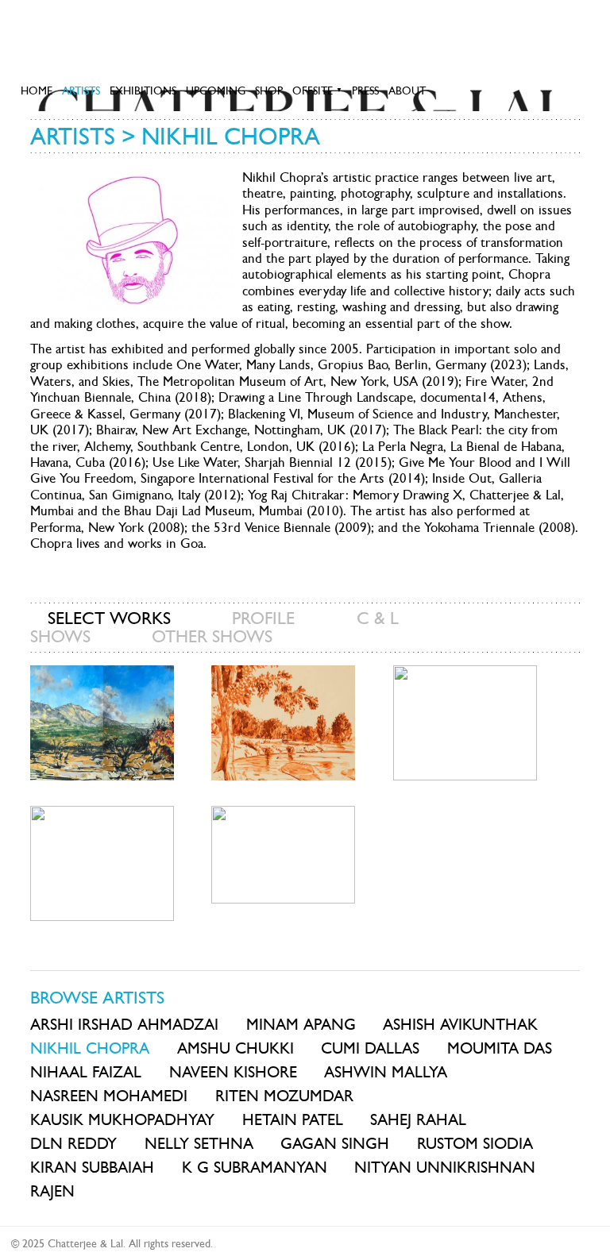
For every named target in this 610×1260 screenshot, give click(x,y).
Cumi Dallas (370, 1048)
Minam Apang (301, 1024)
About (407, 90)
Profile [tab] (263, 617)
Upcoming (215, 90)
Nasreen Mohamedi (108, 1095)
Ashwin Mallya (385, 1071)
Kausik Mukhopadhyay (122, 1119)
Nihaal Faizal (85, 1071)
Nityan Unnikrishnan (444, 1167)
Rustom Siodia (475, 1143)
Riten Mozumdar (284, 1095)
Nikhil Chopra (89, 1048)
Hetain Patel (292, 1119)
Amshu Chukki (235, 1048)
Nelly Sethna (199, 1143)
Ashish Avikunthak (460, 1024)
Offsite (317, 90)
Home (36, 90)
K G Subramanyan (254, 1167)
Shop (269, 90)
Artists (81, 90)
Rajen (52, 1190)
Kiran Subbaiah (92, 1167)
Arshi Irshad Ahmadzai (124, 1024)
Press (365, 90)
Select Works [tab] (109, 617)
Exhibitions (143, 90)
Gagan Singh (334, 1143)
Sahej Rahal (418, 1119)
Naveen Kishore (233, 1071)
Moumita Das (499, 1048)
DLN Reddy (73, 1143)
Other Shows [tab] (212, 636)
